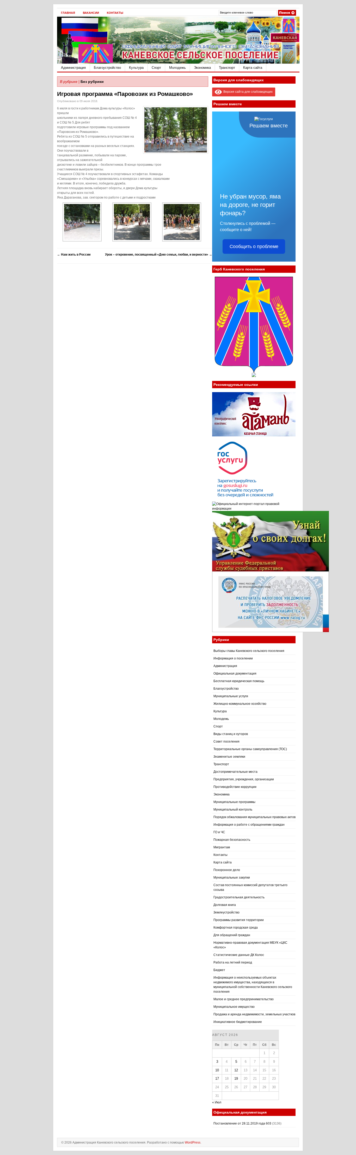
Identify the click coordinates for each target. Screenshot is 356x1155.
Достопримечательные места (235, 772)
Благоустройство (107, 68)
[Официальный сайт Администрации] (178, 62)
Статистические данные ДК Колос (238, 955)
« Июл (216, 1102)
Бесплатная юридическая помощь (238, 681)
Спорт (156, 68)
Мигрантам (221, 847)
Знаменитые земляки (229, 756)
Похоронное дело (226, 870)
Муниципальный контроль (232, 809)
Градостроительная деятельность (239, 897)
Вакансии (91, 12)
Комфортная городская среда (235, 927)
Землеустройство (226, 912)
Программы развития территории (238, 920)
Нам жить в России (73, 254)
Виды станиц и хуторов (230, 734)
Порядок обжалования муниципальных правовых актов (254, 817)
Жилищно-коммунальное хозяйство (239, 704)
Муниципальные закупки (231, 877)
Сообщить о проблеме (254, 246)
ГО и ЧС (219, 832)
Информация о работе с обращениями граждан (249, 824)
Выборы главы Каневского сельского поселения (248, 651)
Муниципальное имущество (234, 1007)
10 (217, 1070)
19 (236, 1078)
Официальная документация (234, 673)
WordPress (192, 1142)
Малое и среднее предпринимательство (243, 999)
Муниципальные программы (234, 802)
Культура (136, 68)
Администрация (73, 68)
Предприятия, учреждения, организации (243, 779)
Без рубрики (92, 81)
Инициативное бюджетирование (237, 1022)
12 (236, 1070)
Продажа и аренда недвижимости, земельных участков (254, 1014)
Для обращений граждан (231, 935)
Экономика (202, 68)
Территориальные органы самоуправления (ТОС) (250, 749)
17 (217, 1078)
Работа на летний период (232, 962)
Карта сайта (252, 68)
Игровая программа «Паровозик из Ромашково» (125, 94)
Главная (68, 12)
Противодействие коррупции (234, 787)
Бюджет (219, 970)
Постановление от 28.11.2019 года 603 (242, 1123)
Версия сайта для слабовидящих (247, 92)
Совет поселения (226, 741)
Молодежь (177, 68)
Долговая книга (224, 905)
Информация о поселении (233, 658)
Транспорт (227, 68)
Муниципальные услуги (230, 696)
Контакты (115, 12)
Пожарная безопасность (231, 840)
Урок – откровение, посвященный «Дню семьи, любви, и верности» (158, 254)
